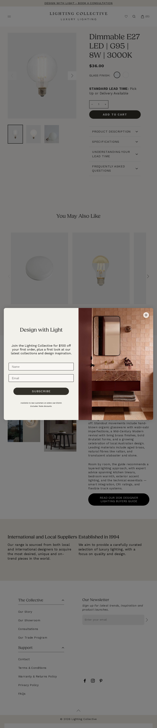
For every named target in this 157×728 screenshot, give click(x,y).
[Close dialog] (146, 315)
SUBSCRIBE (41, 391)
